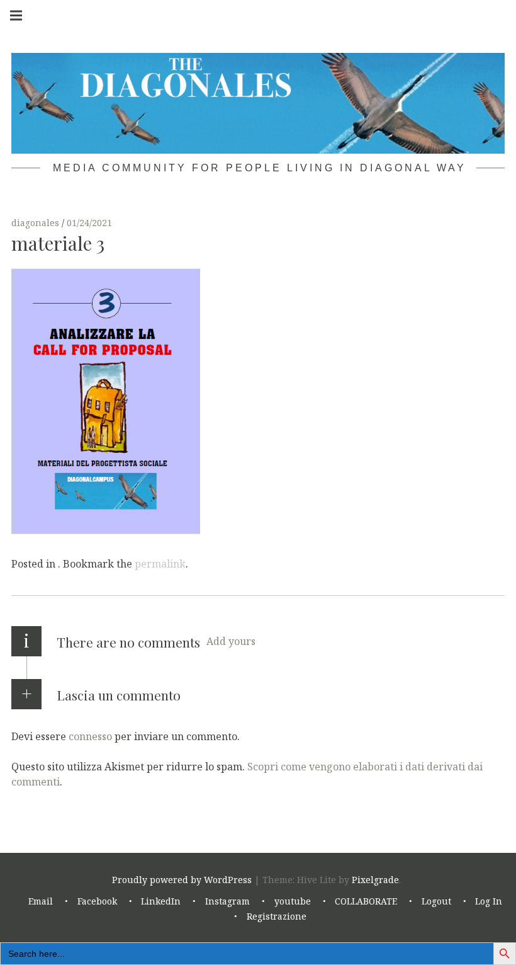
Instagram (227, 901)
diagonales (36, 223)
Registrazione (276, 916)
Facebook (97, 901)
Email (40, 901)
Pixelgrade (375, 880)
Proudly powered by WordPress (182, 880)
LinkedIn (161, 901)
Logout (436, 901)
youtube (292, 901)
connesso (90, 736)
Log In (488, 901)
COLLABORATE (366, 901)
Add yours (230, 641)
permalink (160, 564)
